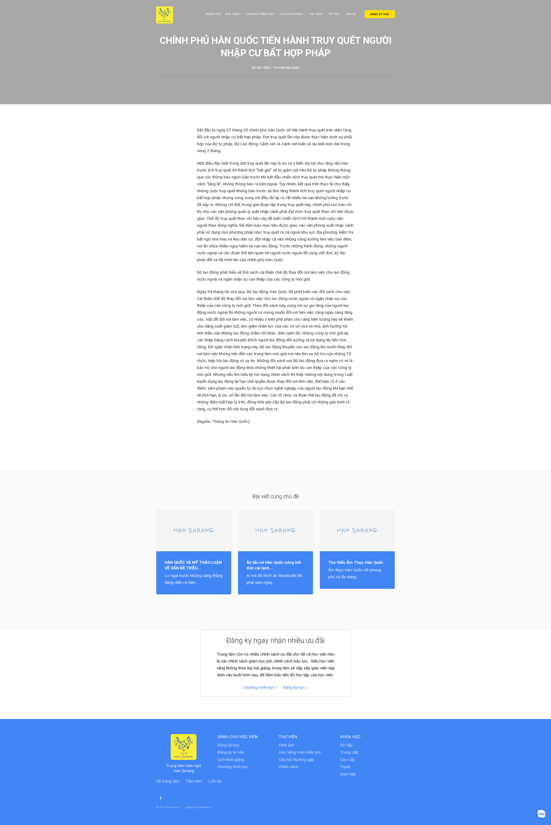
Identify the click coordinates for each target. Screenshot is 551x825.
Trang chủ (213, 14)
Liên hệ (351, 14)
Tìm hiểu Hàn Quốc (286, 67)
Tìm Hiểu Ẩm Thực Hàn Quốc (355, 562)
